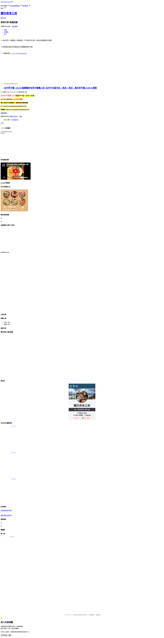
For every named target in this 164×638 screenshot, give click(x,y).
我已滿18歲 (4, 635)
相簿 (5, 30)
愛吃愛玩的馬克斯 (6, 515)
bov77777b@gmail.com (19, 53)
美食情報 (14, 26)
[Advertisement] (52, 69)
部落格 (6, 32)
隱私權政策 (91, 615)
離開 (10, 635)
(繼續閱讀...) (4, 113)
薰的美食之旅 (9, 13)
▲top (2, 123)
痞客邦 (12, 116)
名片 (5, 34)
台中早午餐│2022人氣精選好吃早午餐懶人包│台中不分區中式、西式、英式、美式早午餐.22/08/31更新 (50, 88)
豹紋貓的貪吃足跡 (6, 510)
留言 (15, 116)
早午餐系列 (14, 120)
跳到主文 (3, 18)
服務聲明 (98, 615)
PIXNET (69, 615)
